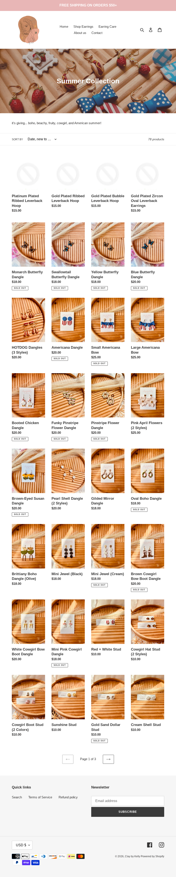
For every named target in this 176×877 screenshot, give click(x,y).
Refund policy (68, 797)
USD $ (21, 845)
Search (17, 797)
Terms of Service (40, 797)
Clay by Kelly (133, 856)
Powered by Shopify (152, 856)
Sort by (17, 139)
